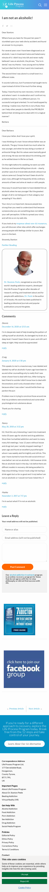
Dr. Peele (28, 296)
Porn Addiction (8, 815)
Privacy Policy (8, 842)
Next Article (35, 708)
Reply (4, 348)
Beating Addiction (9, 796)
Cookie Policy (24, 888)
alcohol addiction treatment (22, 575)
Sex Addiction (8, 819)
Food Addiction (8, 812)
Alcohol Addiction (9, 808)
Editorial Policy (8, 835)
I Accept (24, 874)
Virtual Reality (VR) (10, 799)
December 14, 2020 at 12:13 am (15, 326)
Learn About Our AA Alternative (24, 743)
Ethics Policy (7, 839)
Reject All (24, 881)
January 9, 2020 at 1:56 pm (14, 360)
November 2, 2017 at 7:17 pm (14, 495)
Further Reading (9, 245)
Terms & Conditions (10, 849)
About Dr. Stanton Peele (12, 792)
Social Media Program (11, 826)
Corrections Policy (10, 846)
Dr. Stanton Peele (12, 282)
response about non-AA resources (31, 223)
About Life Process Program (14, 789)
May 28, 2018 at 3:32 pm (13, 426)
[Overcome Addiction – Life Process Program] (13, 3)
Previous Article (15, 708)
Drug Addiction (8, 823)
